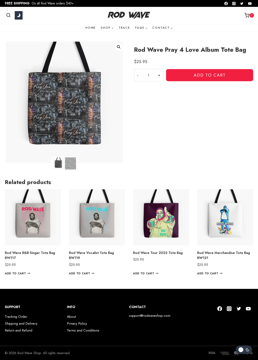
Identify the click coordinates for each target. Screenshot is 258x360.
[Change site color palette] (18, 15)
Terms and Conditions (83, 330)
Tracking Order (16, 316)
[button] (118, 47)
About (71, 316)
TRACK (124, 28)
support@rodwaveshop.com (149, 315)
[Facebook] (226, 3)
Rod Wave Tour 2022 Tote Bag (158, 252)
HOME (90, 28)
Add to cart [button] (15, 273)
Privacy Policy (77, 323)
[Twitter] (241, 3)
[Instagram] (234, 3)
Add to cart (210, 75)
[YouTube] (249, 3)
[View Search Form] (8, 15)
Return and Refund (18, 330)
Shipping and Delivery (21, 323)
